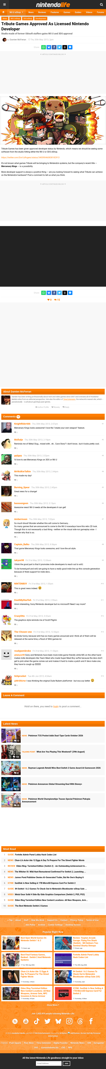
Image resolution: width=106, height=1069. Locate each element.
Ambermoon (20, 519)
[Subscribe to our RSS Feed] (15, 1021)
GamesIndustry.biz (50, 1047)
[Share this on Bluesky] (49, 47)
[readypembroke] (6, 658)
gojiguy (18, 455)
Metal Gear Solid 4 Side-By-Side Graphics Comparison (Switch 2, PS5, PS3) (46, 894)
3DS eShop (27, 18)
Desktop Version (73, 925)
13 (103, 632)
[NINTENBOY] (6, 591)
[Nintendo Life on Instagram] (69, 1021)
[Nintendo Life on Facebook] (91, 1021)
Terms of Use (92, 920)
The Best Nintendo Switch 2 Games (28, 906)
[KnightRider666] (6, 431)
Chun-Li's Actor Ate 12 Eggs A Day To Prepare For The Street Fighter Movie (46, 860)
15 (58, 299)
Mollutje (18, 439)
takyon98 (19, 560)
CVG (63, 1047)
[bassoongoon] (6, 511)
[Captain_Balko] (6, 552)
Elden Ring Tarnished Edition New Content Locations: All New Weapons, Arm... (48, 900)
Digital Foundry (61, 1043)
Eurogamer (99, 1043)
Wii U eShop (15, 18)
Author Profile (43, 407)
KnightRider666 (22, 423)
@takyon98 (19, 655)
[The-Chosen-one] (6, 639)
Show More (52, 1005)
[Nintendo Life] (53, 4)
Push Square (15, 1043)
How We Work (37, 920)
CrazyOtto (19, 616)
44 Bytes (63, 1033)
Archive (41, 925)
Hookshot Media (18, 1033)
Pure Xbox (29, 1043)
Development (41, 18)
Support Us (52, 920)
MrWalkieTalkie (22, 471)
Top (11, 920)
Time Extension (69, 399)
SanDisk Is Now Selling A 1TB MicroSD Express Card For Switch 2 (41, 883)
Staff (26, 920)
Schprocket (20, 676)
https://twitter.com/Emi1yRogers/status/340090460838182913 (30, 157)
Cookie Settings (55, 925)
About (18, 920)
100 (17, 757)
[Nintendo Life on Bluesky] (58, 1021)
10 (103, 584)
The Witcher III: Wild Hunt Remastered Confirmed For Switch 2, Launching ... (47, 871)
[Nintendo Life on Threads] (80, 1021)
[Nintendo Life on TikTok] (36, 1021)
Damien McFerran (18, 39)
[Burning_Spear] (6, 495)
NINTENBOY (20, 583)
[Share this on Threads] (64, 47)
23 (17, 789)
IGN (89, 1043)
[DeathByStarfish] (6, 608)
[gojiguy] (6, 463)
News (5, 18)
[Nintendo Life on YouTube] (26, 1021)
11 (103, 600)
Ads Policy (30, 925)
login (56, 706)
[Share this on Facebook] (54, 47)
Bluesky (56, 407)
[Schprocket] (6, 684)
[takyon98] (6, 568)
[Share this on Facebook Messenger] (70, 47)
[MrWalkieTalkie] (6, 479)
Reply (67, 407)
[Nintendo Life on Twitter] (47, 1021)
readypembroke (22, 650)
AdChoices (75, 1033)
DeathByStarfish (22, 600)
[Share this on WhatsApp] (43, 47)
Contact (63, 920)
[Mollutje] (6, 447)
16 (17, 805)
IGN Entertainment (42, 1033)
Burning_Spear (22, 487)
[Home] (3, 12)
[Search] (101, 4)
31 (17, 773)
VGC (36, 1047)
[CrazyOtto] (6, 623)
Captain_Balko (21, 544)
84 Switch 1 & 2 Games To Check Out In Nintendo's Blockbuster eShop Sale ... (47, 889)
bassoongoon (21, 503)
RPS (70, 1047)
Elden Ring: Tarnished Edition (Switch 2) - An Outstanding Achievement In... (47, 866)
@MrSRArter (20, 681)
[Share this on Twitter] (59, 47)
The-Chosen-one (23, 631)
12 (103, 616)
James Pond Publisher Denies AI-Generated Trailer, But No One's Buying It (46, 877)
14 (103, 651)
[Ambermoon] (6, 527)
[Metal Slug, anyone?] (53, 120)
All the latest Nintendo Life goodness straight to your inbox (53, 1057)
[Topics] (4, 4)
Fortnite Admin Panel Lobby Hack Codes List (32, 854)
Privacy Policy (76, 920)
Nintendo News (77, 1043)
